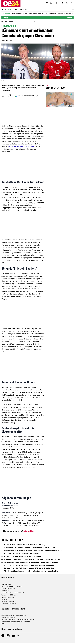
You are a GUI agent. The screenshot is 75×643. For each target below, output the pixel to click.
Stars (16, 9)
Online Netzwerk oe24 (8, 578)
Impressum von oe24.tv (8, 604)
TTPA (3, 624)
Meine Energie (37, 14)
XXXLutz (44, 14)
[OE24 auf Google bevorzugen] (37, 96)
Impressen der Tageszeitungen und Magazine (15, 622)
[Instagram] (8, 635)
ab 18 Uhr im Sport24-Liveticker (21, 146)
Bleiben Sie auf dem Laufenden (11, 629)
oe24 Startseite (6, 584)
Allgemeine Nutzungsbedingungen (12, 586)
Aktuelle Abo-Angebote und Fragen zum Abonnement (18, 619)
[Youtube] (13, 635)
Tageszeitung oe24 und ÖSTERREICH (13, 609)
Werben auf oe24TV (7, 597)
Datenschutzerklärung (8, 588)
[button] (49, 104)
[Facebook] (2, 635)
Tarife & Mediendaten (8, 617)
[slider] (55, 104)
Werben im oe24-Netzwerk (9, 595)
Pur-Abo (4, 599)
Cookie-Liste (5, 591)
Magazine (23, 9)
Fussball (11, 21)
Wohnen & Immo (27, 14)
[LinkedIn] (18, 635)
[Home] (2, 21)
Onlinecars (60, 14)
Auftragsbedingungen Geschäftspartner (14, 615)
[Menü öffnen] (72, 9)
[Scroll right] (73, 14)
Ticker (3, 9)
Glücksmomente (16, 14)
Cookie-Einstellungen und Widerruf (12, 593)
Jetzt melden (29, 531)
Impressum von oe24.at (8, 601)
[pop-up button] (67, 104)
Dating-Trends (52, 14)
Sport (10, 9)
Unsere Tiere (67, 14)
